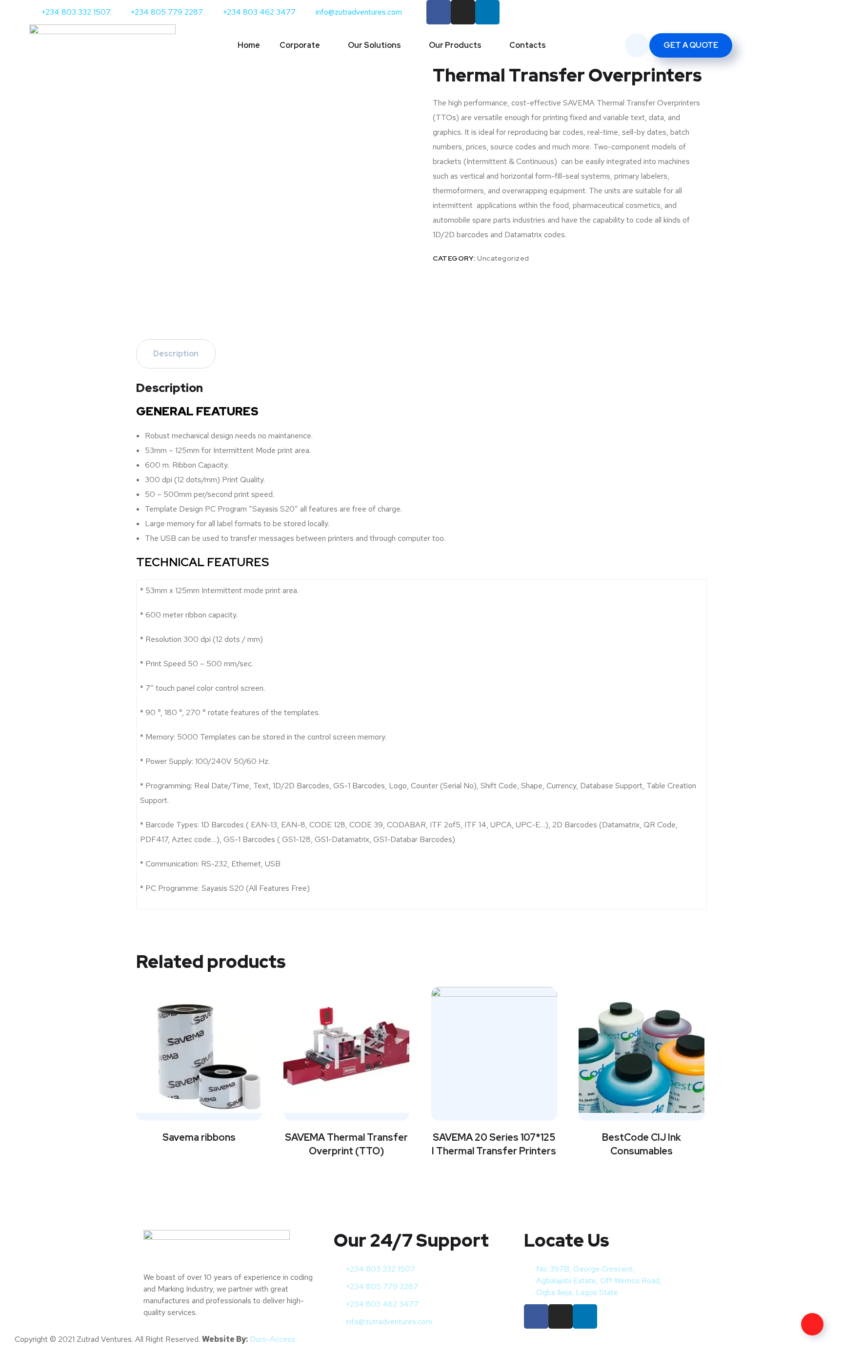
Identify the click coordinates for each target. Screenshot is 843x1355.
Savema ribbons (199, 1137)
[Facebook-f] (438, 12)
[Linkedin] (487, 12)
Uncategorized (503, 258)
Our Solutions (374, 45)
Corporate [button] (300, 45)
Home (249, 45)
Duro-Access (272, 1339)
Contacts (527, 45)
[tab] (176, 354)
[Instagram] (463, 12)
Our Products (455, 45)
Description (176, 354)
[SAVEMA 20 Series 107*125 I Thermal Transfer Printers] (494, 1050)
